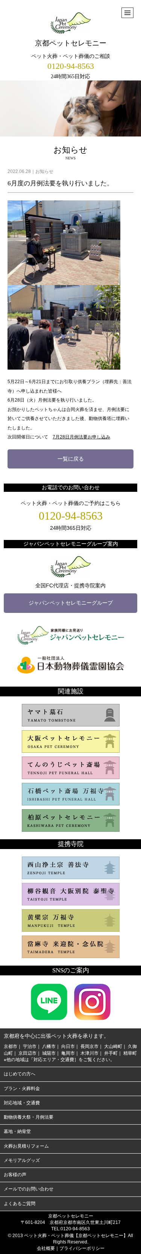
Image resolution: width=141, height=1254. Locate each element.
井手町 (111, 1053)
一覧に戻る (71, 459)
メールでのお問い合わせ (28, 1189)
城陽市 (49, 1053)
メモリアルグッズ (22, 1160)
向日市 (68, 1046)
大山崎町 (113, 1046)
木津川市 (89, 1053)
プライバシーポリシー (82, 1248)
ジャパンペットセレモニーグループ (71, 603)
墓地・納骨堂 (17, 1131)
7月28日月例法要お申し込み (81, 437)
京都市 (10, 1046)
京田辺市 (27, 1053)
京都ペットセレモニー (70, 43)
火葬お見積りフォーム (26, 1146)
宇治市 (29, 1046)
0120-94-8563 (70, 66)
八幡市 (49, 1046)
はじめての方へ (19, 1074)
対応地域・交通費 (22, 1103)
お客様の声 (15, 1174)
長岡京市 (89, 1046)
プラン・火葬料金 (22, 1088)
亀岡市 (68, 1053)
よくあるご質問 (19, 1203)
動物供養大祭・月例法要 (28, 1117)
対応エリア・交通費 (53, 1059)
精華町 (130, 1053)
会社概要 (46, 1248)
